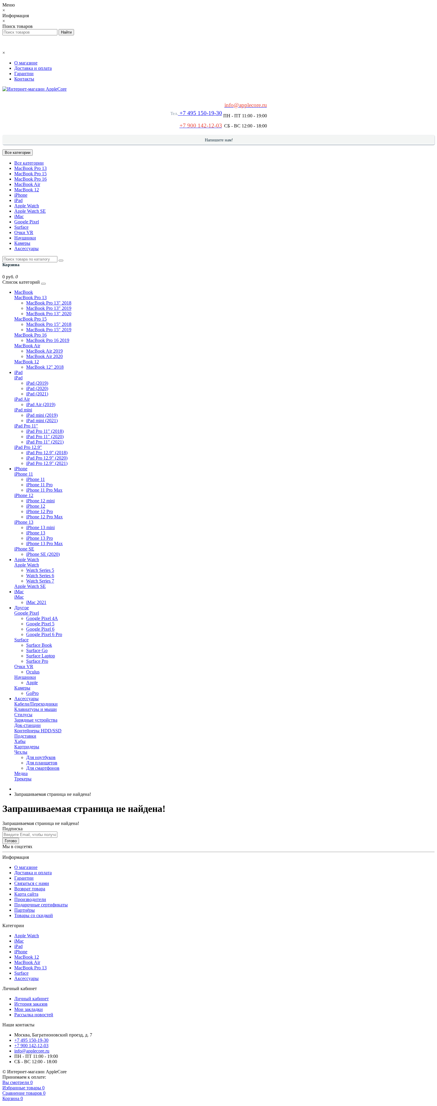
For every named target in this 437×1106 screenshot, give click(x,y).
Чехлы (20, 752)
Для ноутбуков (41, 757)
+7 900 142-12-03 (31, 1045)
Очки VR (23, 232)
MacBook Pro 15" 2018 (48, 324)
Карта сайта (26, 894)
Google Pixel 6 (40, 629)
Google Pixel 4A (42, 618)
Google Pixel (26, 221)
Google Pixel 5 (40, 623)
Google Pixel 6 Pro (44, 634)
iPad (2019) (37, 383)
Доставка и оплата (33, 68)
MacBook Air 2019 (44, 351)
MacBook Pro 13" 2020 (48, 313)
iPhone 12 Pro (39, 511)
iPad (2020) (37, 388)
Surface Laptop (40, 655)
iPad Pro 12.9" (28, 447)
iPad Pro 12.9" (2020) (46, 457)
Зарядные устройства (35, 719)
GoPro (32, 693)
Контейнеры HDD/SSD (38, 730)
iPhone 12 (23, 495)
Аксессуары (26, 248)
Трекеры (23, 778)
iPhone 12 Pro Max (44, 516)
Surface (21, 227)
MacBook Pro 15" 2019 (48, 329)
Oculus (33, 671)
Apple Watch (26, 205)
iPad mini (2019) (42, 415)
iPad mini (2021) (42, 420)
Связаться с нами (31, 883)
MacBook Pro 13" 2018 (48, 302)
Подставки (25, 736)
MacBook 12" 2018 (45, 367)
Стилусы (23, 714)
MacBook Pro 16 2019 (47, 340)
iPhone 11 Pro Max (44, 490)
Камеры (22, 243)
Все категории (29, 162)
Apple (32, 682)
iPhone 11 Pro (39, 484)
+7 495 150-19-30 (200, 113)
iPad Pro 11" (26, 425)
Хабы (20, 741)
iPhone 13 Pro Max (44, 543)
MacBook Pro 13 (30, 168)
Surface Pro (37, 661)
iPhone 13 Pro (39, 538)
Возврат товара (29, 888)
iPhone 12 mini (40, 500)
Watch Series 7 (40, 580)
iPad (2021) (37, 393)
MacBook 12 (26, 189)
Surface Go (37, 650)
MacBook (23, 292)
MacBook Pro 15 (30, 173)
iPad (18, 200)
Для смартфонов (42, 768)
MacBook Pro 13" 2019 (48, 308)
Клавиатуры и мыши (35, 709)
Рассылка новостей (33, 1014)
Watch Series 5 (40, 570)
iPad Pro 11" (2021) (45, 441)
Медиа (21, 773)
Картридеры (26, 746)
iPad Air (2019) (40, 404)
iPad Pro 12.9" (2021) (46, 463)
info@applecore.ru (31, 1050)
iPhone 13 (23, 522)
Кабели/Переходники (36, 703)
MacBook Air (27, 184)
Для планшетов (41, 762)
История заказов (31, 1003)
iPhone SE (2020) (43, 554)
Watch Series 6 (40, 575)
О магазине (25, 62)
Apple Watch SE (30, 211)
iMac (19, 216)
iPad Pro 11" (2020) (45, 436)
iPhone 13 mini (40, 527)
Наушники (25, 237)
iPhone (20, 195)
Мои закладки (28, 1009)
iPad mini (23, 409)
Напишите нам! (219, 140)
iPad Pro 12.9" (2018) (46, 452)
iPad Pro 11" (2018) (45, 431)
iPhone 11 (23, 474)
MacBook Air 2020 (44, 356)
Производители (30, 899)
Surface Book (39, 645)
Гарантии (24, 73)
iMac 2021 (36, 602)
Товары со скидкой (33, 915)
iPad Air (22, 399)
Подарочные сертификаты (41, 904)
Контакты (24, 78)
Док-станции (27, 725)
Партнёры (24, 910)
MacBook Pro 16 (30, 179)
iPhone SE (24, 548)
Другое (21, 607)
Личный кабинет (31, 998)
